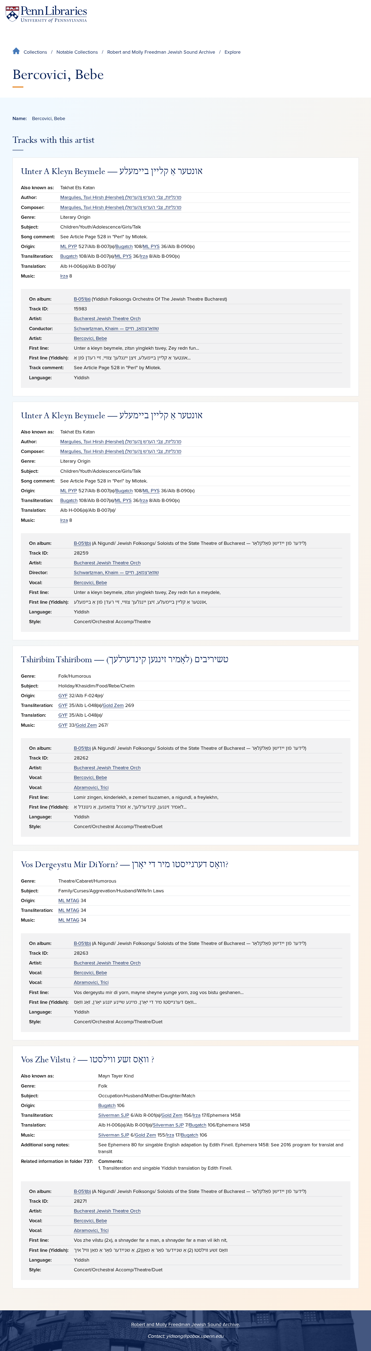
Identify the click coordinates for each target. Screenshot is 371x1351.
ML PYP (68, 246)
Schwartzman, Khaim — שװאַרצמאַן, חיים (116, 329)
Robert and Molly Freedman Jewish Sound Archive (161, 52)
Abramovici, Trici (91, 787)
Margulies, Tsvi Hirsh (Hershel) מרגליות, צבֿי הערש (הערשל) (120, 197)
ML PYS (151, 246)
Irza (144, 256)
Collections (35, 52)
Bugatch (124, 246)
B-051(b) (82, 543)
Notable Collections (77, 52)
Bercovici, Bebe (90, 338)
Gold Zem (113, 705)
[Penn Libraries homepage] (46, 14)
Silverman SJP (113, 1115)
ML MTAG (68, 900)
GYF (63, 696)
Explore (233, 52)
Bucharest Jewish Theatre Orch (107, 318)
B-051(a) (82, 299)
